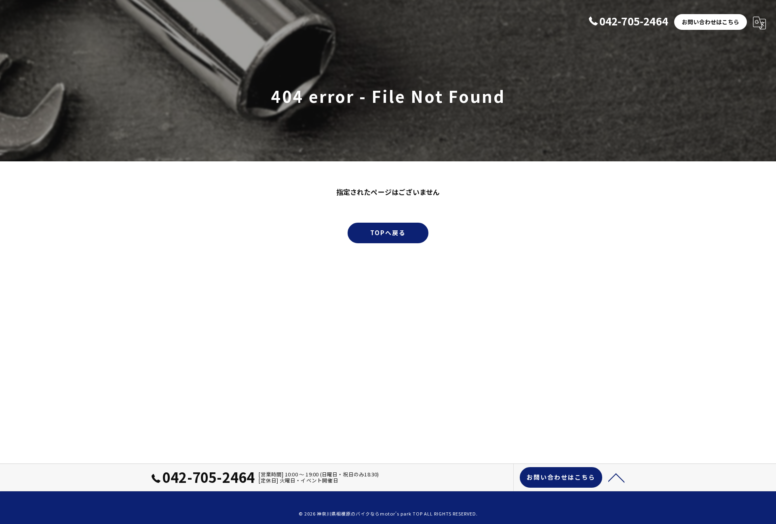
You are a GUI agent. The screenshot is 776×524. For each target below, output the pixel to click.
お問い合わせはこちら (710, 22)
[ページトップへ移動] (616, 477)
